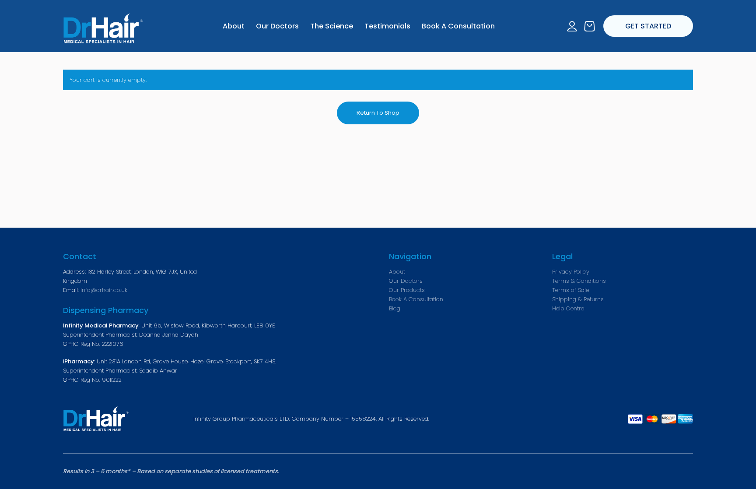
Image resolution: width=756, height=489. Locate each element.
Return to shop (378, 113)
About (397, 271)
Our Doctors (406, 281)
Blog (394, 308)
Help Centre (568, 308)
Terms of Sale (570, 290)
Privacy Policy (570, 271)
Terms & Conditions (579, 281)
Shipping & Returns (578, 299)
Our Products (407, 290)
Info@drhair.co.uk (103, 290)
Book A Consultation (416, 299)
